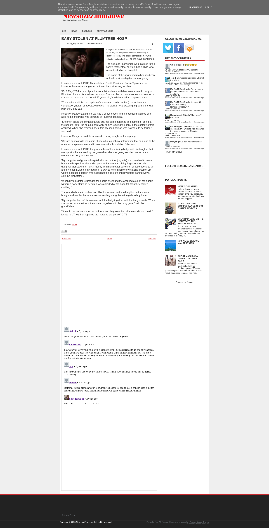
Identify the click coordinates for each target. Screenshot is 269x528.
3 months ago (199, 98)
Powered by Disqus (173, 152)
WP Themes (163, 522)
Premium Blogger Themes (199, 522)
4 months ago (199, 122)
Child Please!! (177, 65)
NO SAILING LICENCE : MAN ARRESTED (189, 242)
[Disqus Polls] (109, 284)
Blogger (190, 282)
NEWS (74, 225)
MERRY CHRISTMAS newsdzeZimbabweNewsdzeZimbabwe (178, 97)
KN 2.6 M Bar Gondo (180, 89)
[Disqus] (109, 365)
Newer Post (66, 239)
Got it (208, 7)
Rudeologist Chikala (180, 115)
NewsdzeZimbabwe (93, 15)
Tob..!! (173, 78)
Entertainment (105, 31)
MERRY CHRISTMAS (188, 186)
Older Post (152, 239)
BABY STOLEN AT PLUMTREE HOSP (94, 38)
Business (87, 31)
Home (63, 31)
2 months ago (199, 73)
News (74, 31)
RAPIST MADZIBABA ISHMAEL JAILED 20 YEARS (188, 258)
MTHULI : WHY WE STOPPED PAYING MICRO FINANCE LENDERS (190, 206)
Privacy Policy (68, 515)
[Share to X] (62, 231)
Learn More (195, 7)
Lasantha (184, 522)
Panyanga (175, 142)
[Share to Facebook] (65, 231)
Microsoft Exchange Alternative (197, 524)
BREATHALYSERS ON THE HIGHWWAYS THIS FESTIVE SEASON (190, 221)
